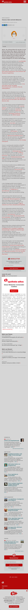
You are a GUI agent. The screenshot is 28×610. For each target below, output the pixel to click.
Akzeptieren (14, 291)
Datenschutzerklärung (7, 329)
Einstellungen (22, 331)
